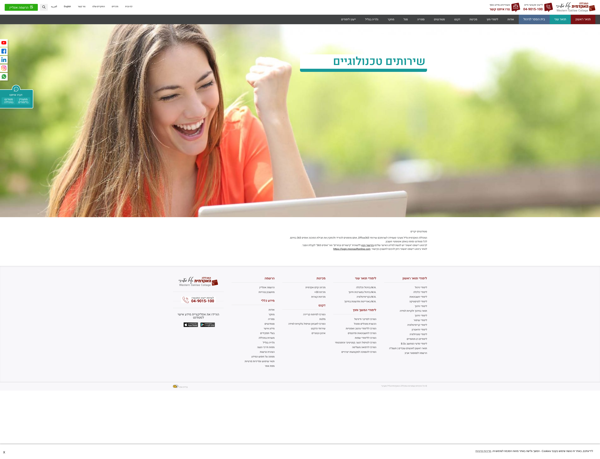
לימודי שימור (420, 320)
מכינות (473, 19)
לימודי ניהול (421, 287)
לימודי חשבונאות (418, 297)
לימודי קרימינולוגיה (417, 325)
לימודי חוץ (492, 19)
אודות (511, 19)
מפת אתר (270, 366)
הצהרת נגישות (267, 352)
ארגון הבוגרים (318, 333)
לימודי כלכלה (420, 292)
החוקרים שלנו (98, 6)
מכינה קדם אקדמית (315, 287)
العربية (54, 6)
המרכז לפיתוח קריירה (314, 314)
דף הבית (128, 6)
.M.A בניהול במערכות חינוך (362, 292)
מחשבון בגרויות (267, 292)
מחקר (391, 19)
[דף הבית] (575, 11)
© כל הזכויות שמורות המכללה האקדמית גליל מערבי (404, 386)
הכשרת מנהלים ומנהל (365, 324)
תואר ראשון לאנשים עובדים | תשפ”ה (408, 348)
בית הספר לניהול (534, 19)
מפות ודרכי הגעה (266, 347)
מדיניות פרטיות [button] (483, 451)
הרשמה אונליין (19, 7)
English (67, 6)
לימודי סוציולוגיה (418, 334)
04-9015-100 (202, 301)
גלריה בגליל (371, 19)
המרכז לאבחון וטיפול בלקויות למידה (306, 324)
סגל (406, 19)
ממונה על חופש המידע (263, 357)
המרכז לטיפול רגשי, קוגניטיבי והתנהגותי (355, 342)
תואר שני (560, 19)
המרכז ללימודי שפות (365, 338)
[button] (44, 7)
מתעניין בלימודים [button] (23, 100)
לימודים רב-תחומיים (417, 339)
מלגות (322, 319)
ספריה (421, 19)
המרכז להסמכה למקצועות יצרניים (358, 352)
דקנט (457, 19)
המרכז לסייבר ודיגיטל (365, 319)
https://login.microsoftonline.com (351, 249)
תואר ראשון (583, 19)
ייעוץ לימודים (348, 19)
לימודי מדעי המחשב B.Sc (414, 344)
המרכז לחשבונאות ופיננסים (362, 333)
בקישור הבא (367, 245)
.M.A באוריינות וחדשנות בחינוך (360, 301)
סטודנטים (439, 19)
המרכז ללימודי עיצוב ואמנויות (361, 328)
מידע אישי (269, 328)
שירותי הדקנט (318, 328)
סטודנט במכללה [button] (8, 100)
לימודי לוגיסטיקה (418, 301)
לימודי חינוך (421, 306)
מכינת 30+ (319, 292)
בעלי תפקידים (267, 333)
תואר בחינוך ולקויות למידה (413, 311)
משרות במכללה (267, 338)
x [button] (4, 452)
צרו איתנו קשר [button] (500, 9)
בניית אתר (183, 387)
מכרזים (115, 6)
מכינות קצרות (318, 297)
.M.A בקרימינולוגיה (366, 297)
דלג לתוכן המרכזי (300, 2)
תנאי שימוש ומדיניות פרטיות (260, 361)
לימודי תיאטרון (419, 330)
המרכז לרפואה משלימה (364, 347)
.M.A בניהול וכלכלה (366, 287)
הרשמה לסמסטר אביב (416, 353)
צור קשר (81, 6)
